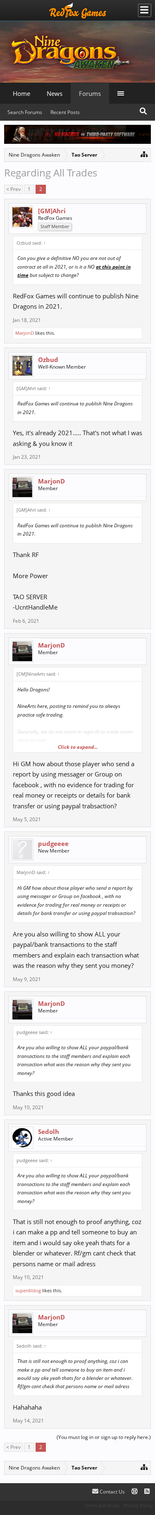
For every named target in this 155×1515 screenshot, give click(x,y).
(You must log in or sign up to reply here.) (104, 1437)
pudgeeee (53, 843)
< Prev (13, 189)
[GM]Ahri (52, 211)
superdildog (28, 1290)
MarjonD (24, 333)
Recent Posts (65, 112)
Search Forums (24, 112)
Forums (90, 93)
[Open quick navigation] (144, 154)
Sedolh (48, 1131)
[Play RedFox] (78, 10)
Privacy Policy (138, 1505)
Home (21, 93)
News (54, 93)
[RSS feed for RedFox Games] (147, 1491)
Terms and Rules (101, 1505)
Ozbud (48, 359)
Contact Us (111, 1491)
